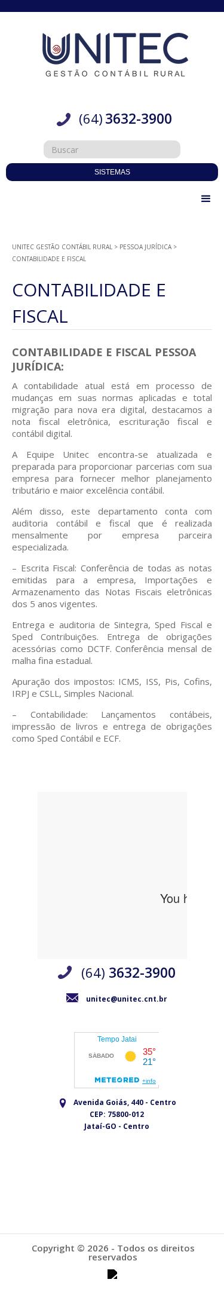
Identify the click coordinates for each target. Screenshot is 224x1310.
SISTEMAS (112, 172)
